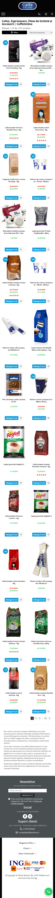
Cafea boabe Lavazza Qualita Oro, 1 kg (41, 694)
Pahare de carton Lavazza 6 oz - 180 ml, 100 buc (41, 284)
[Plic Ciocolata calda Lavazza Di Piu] (13, 384)
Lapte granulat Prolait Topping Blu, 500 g (41, 232)
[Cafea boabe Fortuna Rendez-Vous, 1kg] (13, 107)
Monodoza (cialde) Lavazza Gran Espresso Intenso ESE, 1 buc (41, 68)
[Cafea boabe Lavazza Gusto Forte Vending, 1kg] (13, 50)
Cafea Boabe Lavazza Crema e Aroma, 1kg (13, 284)
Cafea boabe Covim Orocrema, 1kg (41, 129)
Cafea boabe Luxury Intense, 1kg (14, 694)
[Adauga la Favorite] (21, 84)
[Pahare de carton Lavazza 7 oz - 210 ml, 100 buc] (41, 164)
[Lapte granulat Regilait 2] (13, 443)
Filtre (15, 32)
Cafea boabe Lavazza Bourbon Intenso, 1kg (41, 465)
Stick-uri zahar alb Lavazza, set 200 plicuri (14, 349)
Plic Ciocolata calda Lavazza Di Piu (13, 400)
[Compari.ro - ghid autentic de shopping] (27, 888)
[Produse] (3, 15)
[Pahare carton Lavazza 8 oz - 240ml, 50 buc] (41, 384)
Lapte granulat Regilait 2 (14, 464)
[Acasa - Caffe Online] (27, 5)
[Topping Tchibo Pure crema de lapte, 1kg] (13, 164)
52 (46, 718)
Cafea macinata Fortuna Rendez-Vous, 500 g (41, 642)
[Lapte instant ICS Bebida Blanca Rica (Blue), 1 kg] (41, 326)
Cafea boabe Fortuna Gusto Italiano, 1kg (13, 642)
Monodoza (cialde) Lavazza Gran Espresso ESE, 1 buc (14, 232)
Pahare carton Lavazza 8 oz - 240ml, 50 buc (41, 400)
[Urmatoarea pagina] (49, 718)
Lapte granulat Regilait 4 (41, 516)
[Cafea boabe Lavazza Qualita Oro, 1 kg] (41, 678)
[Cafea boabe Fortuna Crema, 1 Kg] (13, 501)
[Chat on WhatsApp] (48, 891)
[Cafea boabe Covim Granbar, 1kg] (13, 559)
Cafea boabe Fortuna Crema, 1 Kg (14, 517)
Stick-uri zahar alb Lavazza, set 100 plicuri (41, 582)
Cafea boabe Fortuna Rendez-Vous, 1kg (14, 129)
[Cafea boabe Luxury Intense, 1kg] (13, 678)
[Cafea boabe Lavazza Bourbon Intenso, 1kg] (41, 442)
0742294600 (29, 829)
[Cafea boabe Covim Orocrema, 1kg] (41, 107)
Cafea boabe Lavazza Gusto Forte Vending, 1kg (14, 67)
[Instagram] (30, 816)
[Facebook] (25, 816)
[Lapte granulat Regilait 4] (41, 501)
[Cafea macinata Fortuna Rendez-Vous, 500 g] (41, 622)
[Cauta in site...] (52, 14)
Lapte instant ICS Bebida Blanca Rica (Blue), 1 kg (41, 349)
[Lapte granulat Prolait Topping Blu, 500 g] (41, 216)
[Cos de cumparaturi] (46, 14)
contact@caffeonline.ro (29, 832)
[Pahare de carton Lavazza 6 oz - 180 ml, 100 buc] (41, 267)
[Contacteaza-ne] (39, 14)
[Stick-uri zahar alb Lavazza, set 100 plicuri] (41, 559)
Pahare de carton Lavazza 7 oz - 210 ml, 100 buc (41, 180)
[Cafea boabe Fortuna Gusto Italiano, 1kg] (13, 622)
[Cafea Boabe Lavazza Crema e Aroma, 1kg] (13, 267)
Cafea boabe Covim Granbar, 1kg (14, 582)
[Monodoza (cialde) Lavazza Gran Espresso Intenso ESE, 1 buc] (41, 50)
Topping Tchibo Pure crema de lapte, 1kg (13, 180)
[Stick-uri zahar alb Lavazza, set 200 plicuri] (13, 326)
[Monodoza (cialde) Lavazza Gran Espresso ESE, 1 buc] (13, 216)
